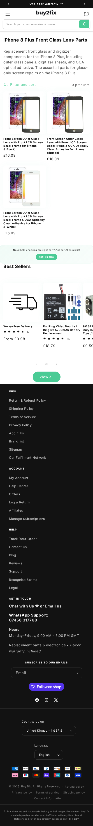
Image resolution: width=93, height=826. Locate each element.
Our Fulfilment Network (27, 457)
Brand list (16, 441)
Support (15, 571)
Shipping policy (74, 792)
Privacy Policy (20, 425)
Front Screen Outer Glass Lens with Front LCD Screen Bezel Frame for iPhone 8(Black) (23, 144)
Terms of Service (22, 417)
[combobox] (41, 24)
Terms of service (48, 792)
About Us (16, 433)
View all (47, 377)
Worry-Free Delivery (18, 326)
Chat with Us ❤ (24, 606)
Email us (53, 606)
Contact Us (18, 547)
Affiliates (16, 510)
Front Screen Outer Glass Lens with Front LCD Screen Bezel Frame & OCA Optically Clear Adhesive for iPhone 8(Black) (67, 145)
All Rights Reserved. (47, 786)
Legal (13, 588)
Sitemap (15, 449)
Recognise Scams (23, 580)
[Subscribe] (77, 673)
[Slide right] (56, 364)
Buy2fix (26, 786)
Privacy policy (22, 792)
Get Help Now (46, 257)
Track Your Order (23, 539)
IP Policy (74, 818)
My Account (18, 478)
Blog (12, 555)
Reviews (15, 563)
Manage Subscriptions (27, 519)
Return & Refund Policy (27, 400)
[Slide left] (37, 364)
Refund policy (74, 786)
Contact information (48, 798)
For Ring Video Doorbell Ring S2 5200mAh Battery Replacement (61, 330)
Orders (14, 494)
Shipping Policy (21, 408)
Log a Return (19, 502)
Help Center (18, 486)
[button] (8, 14)
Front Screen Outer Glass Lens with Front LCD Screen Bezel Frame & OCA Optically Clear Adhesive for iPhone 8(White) (24, 219)
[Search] (84, 24)
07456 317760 (23, 620)
